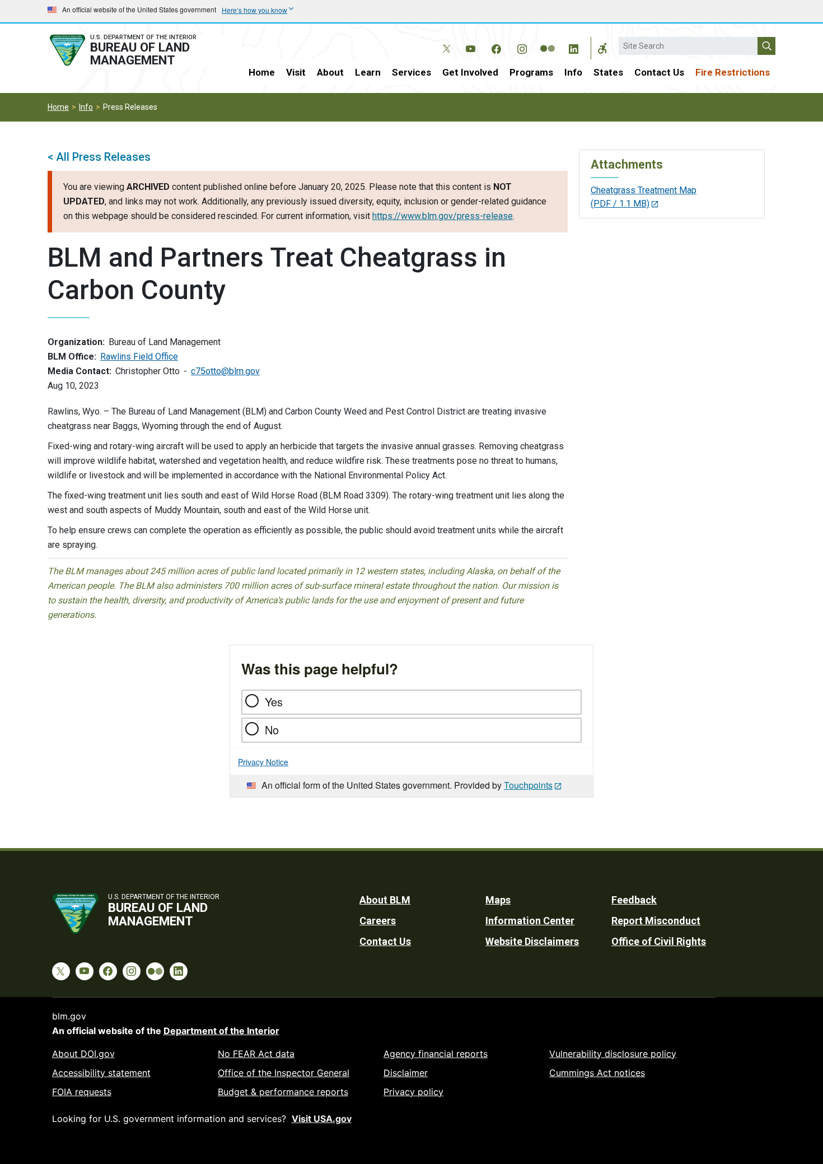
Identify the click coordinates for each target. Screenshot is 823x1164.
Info (573, 72)
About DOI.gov (83, 1053)
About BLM (384, 900)
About (330, 72)
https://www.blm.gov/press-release (442, 216)
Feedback (634, 900)
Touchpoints (528, 785)
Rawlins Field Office (139, 356)
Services (411, 72)
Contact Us (659, 72)
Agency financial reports (436, 1053)
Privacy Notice (263, 761)
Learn (368, 72)
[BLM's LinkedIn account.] (573, 47)
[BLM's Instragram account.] (522, 47)
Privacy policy (413, 1091)
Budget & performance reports (283, 1091)
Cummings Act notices (597, 1072)
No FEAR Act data (256, 1053)
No (272, 729)
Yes (274, 701)
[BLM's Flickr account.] (548, 40)
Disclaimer (406, 1072)
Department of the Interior (221, 1030)
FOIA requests (81, 1091)
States (608, 72)
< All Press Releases (99, 157)
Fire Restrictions (732, 72)
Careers (377, 920)
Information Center (529, 920)
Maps (498, 900)
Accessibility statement (101, 1072)
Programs (531, 72)
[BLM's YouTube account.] (470, 47)
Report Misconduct (655, 920)
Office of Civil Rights (658, 941)
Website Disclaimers (532, 941)
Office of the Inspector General (283, 1072)
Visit (296, 72)
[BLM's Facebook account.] (496, 47)
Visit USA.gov (322, 1118)
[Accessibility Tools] (602, 48)
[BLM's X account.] (444, 40)
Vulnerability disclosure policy (612, 1053)
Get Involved (470, 72)
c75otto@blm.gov (225, 371)
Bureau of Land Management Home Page (135, 50)
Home (262, 72)
